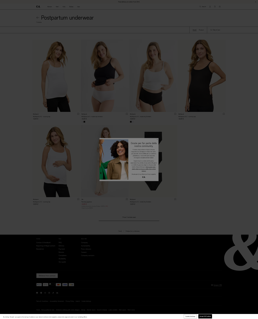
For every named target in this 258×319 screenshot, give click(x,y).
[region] (129, 316)
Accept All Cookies (205, 316)
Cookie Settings (190, 316)
